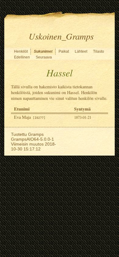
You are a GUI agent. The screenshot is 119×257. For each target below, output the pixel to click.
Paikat (64, 51)
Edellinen (22, 57)
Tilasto (98, 51)
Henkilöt (21, 51)
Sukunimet (43, 51)
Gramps (36, 134)
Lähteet (81, 51)
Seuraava (44, 57)
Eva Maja (29, 117)
